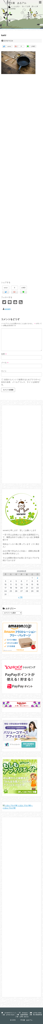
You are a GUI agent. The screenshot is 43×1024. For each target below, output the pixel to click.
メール (4, 362)
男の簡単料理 (37, 1015)
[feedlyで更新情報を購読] (15, 302)
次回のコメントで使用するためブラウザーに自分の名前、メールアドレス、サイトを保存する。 (21, 382)
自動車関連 (23, 1015)
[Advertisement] (21, 180)
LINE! (33, 46)
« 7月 (20, 597)
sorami (8, 309)
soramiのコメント (10, 1013)
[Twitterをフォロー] (4, 302)
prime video (37, 1013)
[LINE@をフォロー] (10, 302)
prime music (10, 1015)
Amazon (24, 1013)
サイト (4, 371)
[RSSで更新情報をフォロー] (21, 302)
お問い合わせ (23, 1016)
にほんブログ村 (9, 808)
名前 (4, 354)
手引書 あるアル (13, 3)
